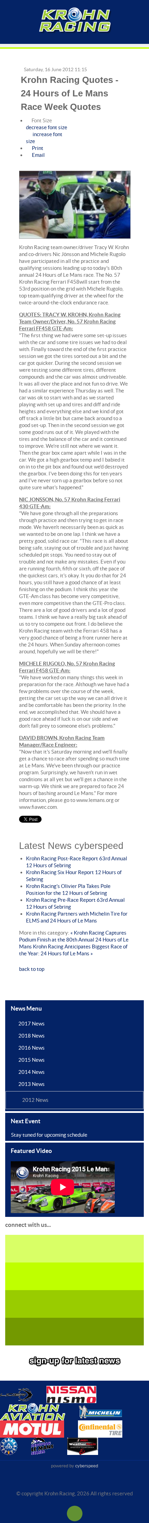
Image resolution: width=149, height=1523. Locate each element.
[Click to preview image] (75, 205)
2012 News (35, 1100)
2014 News (31, 1072)
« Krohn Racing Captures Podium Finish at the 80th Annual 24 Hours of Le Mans (74, 939)
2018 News (31, 1036)
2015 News (31, 1060)
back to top (31, 969)
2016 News (31, 1048)
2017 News (31, 1024)
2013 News (31, 1084)
